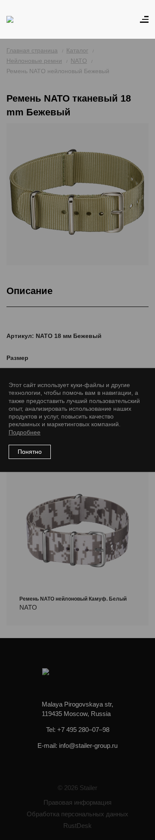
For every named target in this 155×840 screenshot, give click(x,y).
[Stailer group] (30, 19)
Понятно (30, 451)
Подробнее (24, 432)
